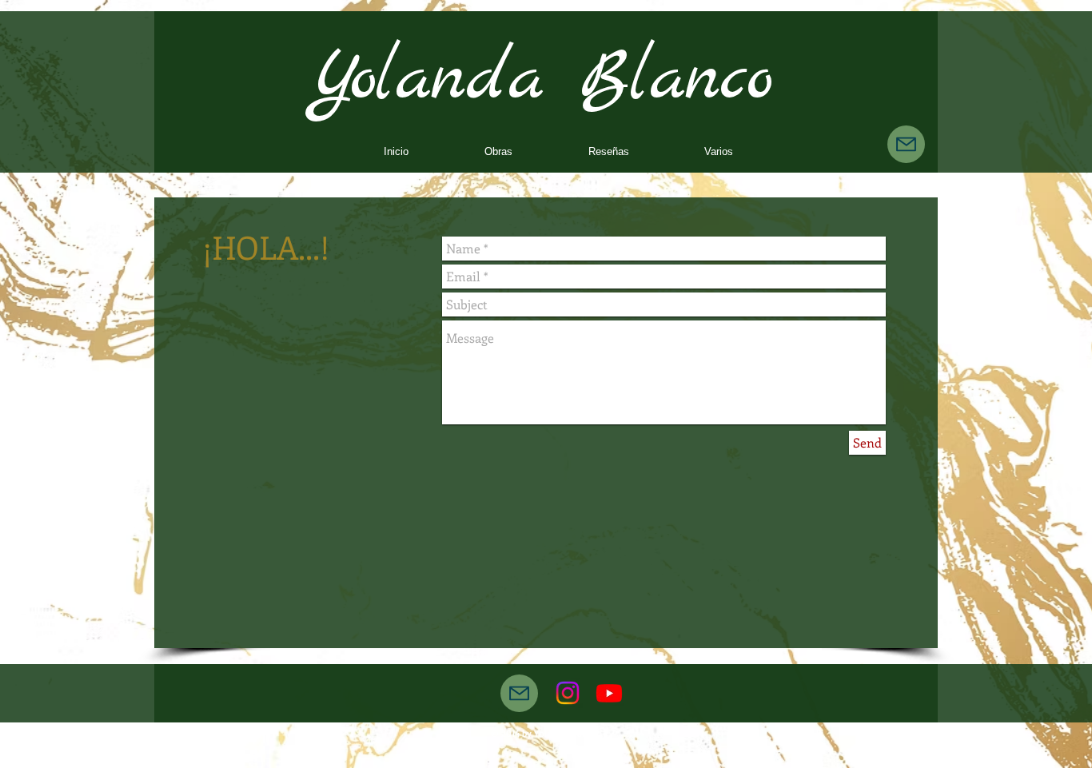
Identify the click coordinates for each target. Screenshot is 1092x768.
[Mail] (906, 144)
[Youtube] (609, 693)
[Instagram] (567, 693)
